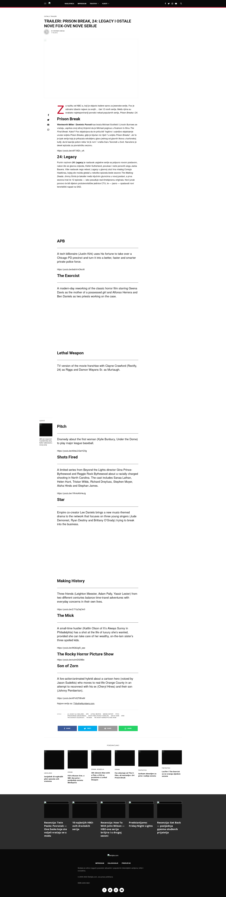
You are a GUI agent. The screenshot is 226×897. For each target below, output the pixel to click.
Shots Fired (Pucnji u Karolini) (98, 715)
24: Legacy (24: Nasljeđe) (75, 714)
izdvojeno (48, 773)
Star (122, 715)
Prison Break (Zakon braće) (76, 715)
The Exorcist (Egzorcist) (75, 717)
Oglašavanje (113, 863)
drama (70, 772)
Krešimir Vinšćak (59, 31)
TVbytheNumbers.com (83, 703)
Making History (108, 714)
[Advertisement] (164, 50)
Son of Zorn (115, 715)
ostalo (47, 16)
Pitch (117, 714)
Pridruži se (126, 863)
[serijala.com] (55, 3)
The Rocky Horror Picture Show (105, 717)
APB (87, 714)
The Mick (89, 717)
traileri (53, 16)
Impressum (99, 863)
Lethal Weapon (96, 714)
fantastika (142, 770)
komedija (100, 769)
